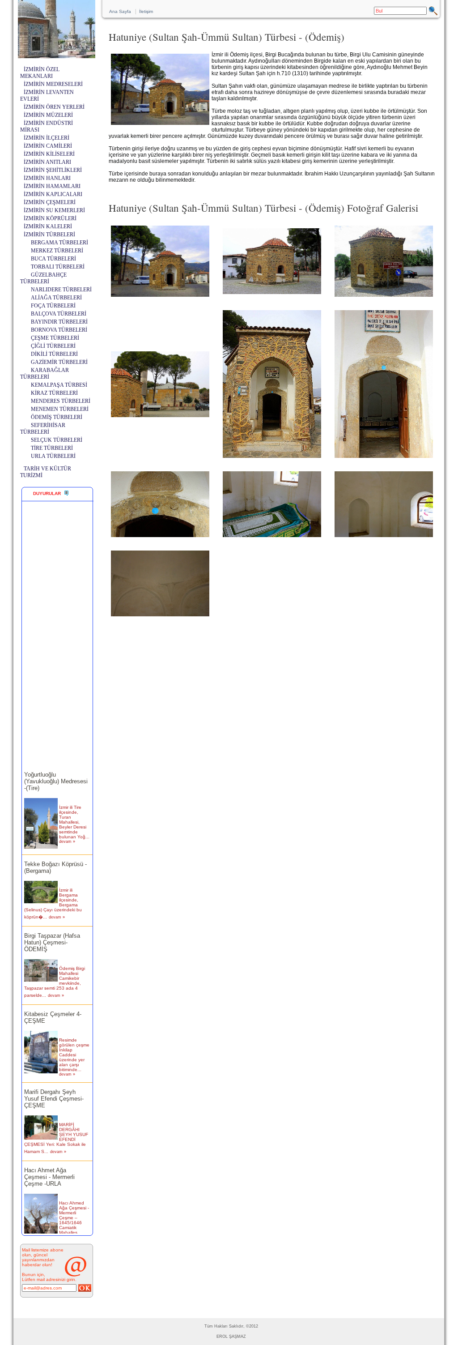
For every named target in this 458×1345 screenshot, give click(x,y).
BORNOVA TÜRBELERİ (59, 330)
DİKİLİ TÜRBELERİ (54, 354)
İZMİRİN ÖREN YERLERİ (54, 107)
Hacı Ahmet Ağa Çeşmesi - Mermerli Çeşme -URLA (49, 1168)
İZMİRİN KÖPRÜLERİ (50, 218)
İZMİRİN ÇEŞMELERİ (50, 202)
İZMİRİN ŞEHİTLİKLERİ (53, 170)
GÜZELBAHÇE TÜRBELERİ (43, 278)
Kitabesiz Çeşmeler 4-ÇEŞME (52, 1008)
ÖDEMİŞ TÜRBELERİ (56, 417)
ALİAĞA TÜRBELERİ (56, 298)
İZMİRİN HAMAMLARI (52, 186)
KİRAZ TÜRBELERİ (54, 393)
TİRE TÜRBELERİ (52, 448)
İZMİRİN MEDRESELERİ (53, 84)
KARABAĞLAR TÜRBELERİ (44, 373)
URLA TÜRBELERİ (53, 456)
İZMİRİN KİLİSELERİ (49, 154)
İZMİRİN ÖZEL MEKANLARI (39, 72)
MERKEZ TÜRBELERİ (57, 251)
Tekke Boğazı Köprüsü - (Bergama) (55, 858)
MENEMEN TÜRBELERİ (60, 409)
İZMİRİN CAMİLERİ (48, 146)
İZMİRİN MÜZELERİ (48, 115)
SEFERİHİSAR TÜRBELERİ (42, 428)
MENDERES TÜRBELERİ (60, 401)
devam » (67, 832)
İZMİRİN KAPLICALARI (53, 194)
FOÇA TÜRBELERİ (53, 306)
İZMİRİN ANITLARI (47, 162)
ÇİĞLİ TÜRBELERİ (53, 346)
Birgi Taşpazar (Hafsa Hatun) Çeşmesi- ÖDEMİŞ (52, 933)
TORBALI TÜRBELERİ (58, 267)
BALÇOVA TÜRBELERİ (58, 314)
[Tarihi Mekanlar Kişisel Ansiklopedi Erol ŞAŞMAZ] (56, 56)
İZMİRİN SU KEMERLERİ (54, 210)
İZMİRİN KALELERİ (48, 226)
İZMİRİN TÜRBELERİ (49, 234)
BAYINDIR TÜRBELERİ (59, 322)
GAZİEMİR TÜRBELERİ (59, 362)
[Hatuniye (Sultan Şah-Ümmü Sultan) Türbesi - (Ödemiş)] (160, 296)
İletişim (146, 11)
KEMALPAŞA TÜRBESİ (59, 385)
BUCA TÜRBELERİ (53, 259)
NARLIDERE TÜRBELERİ (61, 289)
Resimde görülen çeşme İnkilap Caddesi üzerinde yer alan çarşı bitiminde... (74, 1046)
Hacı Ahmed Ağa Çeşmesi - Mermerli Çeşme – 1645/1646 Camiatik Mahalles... (74, 1208)
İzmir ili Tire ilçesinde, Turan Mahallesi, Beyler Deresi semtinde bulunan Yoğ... (74, 813)
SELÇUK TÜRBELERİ (56, 440)
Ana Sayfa (120, 11)
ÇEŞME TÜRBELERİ (55, 338)
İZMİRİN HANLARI (47, 178)
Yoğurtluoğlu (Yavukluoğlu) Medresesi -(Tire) (56, 772)
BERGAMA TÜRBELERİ (59, 242)
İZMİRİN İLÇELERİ (46, 138)
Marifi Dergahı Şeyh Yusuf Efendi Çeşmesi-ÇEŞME (54, 1090)
